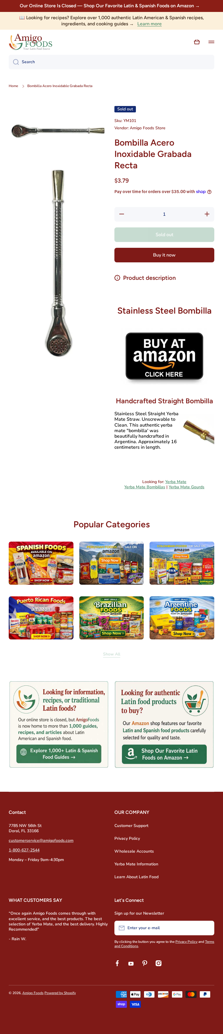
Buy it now (164, 255)
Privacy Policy (127, 838)
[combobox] (111, 62)
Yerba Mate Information (136, 864)
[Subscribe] (207, 928)
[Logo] (30, 41)
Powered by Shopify (60, 993)
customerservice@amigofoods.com (41, 840)
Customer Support (131, 825)
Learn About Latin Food (136, 877)
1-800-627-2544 (24, 850)
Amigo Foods (33, 993)
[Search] (14, 62)
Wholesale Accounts (134, 851)
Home (13, 86)
